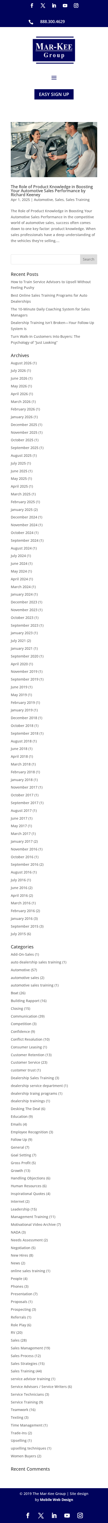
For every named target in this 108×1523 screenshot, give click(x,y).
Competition (21, 1023)
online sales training (28, 1270)
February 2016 (23, 910)
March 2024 (21, 586)
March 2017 (21, 833)
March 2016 (21, 903)
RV (13, 1332)
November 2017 (24, 787)
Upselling (19, 1440)
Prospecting (21, 1309)
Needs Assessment (27, 1240)
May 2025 (19, 478)
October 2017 (22, 795)
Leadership (20, 1209)
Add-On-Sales (22, 954)
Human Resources (26, 1185)
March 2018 (21, 764)
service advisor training (30, 1378)
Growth (17, 1170)
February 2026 (23, 409)
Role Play (18, 1325)
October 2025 (22, 440)
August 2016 (21, 872)
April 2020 (19, 664)
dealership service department (37, 1085)
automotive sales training (32, 985)
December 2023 (24, 602)
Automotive (43, 199)
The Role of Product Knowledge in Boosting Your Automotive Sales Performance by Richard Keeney (52, 190)
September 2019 (24, 679)
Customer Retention (27, 1054)
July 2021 (18, 640)
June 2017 (19, 818)
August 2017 (21, 810)
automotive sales (25, 977)
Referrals (18, 1317)
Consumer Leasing (26, 1047)
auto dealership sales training (36, 962)
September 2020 (24, 656)
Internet (17, 1201)
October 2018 (22, 725)
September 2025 (24, 447)
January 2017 (22, 841)
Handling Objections (28, 1178)
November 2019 (24, 671)
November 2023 (24, 609)
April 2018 (19, 756)
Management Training (29, 1216)
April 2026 (19, 393)
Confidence (20, 1031)
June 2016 (19, 887)
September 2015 (24, 926)
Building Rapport (25, 1000)
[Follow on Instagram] (76, 5)
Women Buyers (23, 1456)
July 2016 (18, 880)
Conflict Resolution (26, 1039)
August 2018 (21, 741)
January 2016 (22, 918)
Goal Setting (21, 1155)
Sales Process (22, 1355)
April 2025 (19, 486)
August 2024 (21, 548)
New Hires (19, 1255)
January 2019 (22, 710)
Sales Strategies (24, 1363)
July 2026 (18, 370)
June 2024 (19, 563)
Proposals (19, 1301)
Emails (16, 1124)
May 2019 (19, 694)
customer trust (23, 1070)
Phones (17, 1286)
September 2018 (24, 733)
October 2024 (22, 532)
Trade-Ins (19, 1433)
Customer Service (25, 1062)
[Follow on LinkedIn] (54, 5)
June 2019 (19, 687)
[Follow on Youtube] (65, 5)
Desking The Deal (25, 1108)
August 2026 (21, 363)
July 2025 (18, 463)
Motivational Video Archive (33, 1224)
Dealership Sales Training (32, 1077)
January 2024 (22, 594)
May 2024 (19, 571)
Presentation (21, 1293)
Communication (24, 1016)
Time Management (26, 1425)
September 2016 (24, 864)
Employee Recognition (29, 1132)
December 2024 (24, 517)
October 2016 (22, 856)
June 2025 (19, 471)
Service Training (24, 1402)
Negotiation (20, 1247)
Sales (59, 199)
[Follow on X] (42, 5)
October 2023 (22, 617)
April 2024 (19, 579)
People (16, 1278)
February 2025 (23, 501)
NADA (16, 1232)
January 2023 (22, 632)
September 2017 (24, 802)
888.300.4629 (52, 21)
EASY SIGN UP (54, 94)
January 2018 (22, 779)
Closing (17, 1008)
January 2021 (22, 648)
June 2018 (19, 748)
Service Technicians (27, 1394)
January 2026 (22, 416)
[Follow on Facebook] (31, 5)
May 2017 (19, 825)
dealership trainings (28, 1101)
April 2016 (19, 895)
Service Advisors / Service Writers (39, 1386)
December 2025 (24, 424)
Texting (17, 1417)
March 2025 (21, 494)
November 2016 (24, 849)
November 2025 (24, 432)
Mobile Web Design (56, 1499)
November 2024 (24, 524)
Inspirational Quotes (28, 1193)
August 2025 (21, 455)
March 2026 (21, 401)
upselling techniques (28, 1448)
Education (19, 1116)
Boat (14, 993)
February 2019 (23, 702)
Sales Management (27, 1348)
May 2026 (19, 386)
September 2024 (24, 540)
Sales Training (78, 199)
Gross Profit (21, 1162)
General (17, 1147)
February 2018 (23, 772)
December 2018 (24, 717)
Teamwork (19, 1409)
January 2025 (22, 509)
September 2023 (24, 625)
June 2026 (19, 378)
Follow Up (19, 1139)
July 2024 (18, 555)
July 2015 (18, 933)
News (15, 1263)
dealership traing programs (34, 1093)
